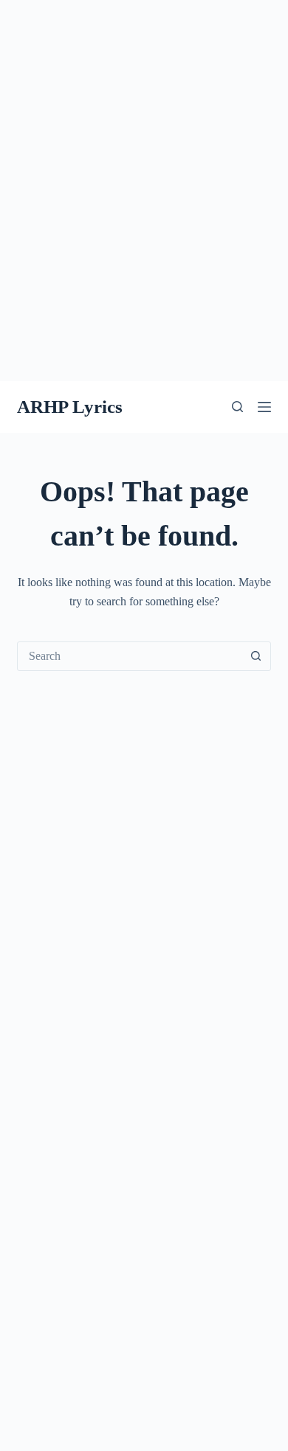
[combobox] (129, 656)
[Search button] (256, 656)
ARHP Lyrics (70, 407)
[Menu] (264, 407)
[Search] (237, 406)
